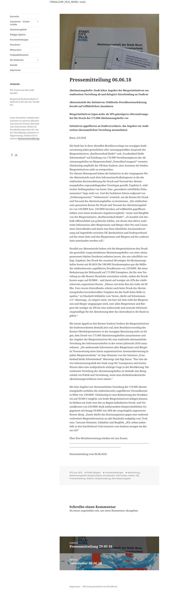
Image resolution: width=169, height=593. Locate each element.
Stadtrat (90, 478)
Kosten (131, 475)
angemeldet (87, 510)
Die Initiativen (17, 60)
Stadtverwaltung (103, 478)
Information (121, 475)
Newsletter (15, 44)
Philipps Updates (18, 34)
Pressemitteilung (77, 478)
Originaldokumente (19, 55)
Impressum (15, 70)
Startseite (14, 16)
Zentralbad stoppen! (121, 478)
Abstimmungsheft (18, 29)
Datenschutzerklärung (28, 138)
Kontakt (13, 65)
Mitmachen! (15, 49)
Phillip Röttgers (93, 472)
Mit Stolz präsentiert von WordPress (100, 586)
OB (137, 475)
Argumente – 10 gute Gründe (20, 23)
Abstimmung (134, 472)
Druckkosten (109, 475)
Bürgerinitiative (94, 475)
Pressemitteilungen (19, 39)
